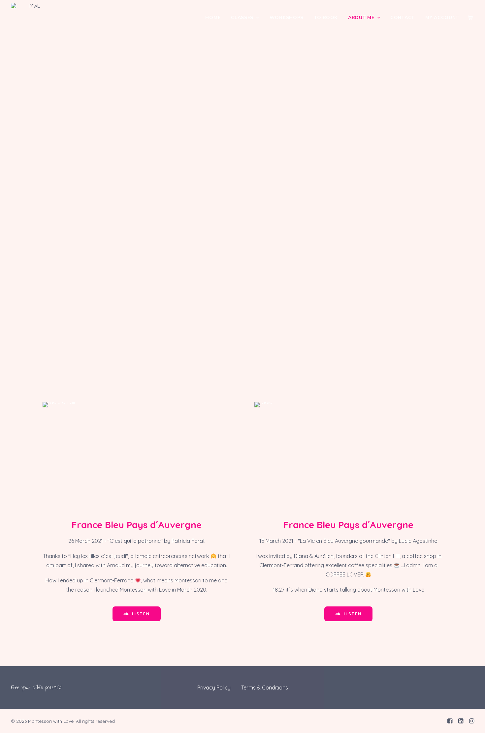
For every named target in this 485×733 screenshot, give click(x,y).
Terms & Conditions (264, 687)
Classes (242, 18)
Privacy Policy (214, 687)
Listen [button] (141, 613)
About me (361, 18)
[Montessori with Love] (32, 18)
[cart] (471, 18)
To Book (326, 18)
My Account (442, 18)
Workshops (287, 18)
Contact (402, 18)
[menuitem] (213, 18)
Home (212, 18)
